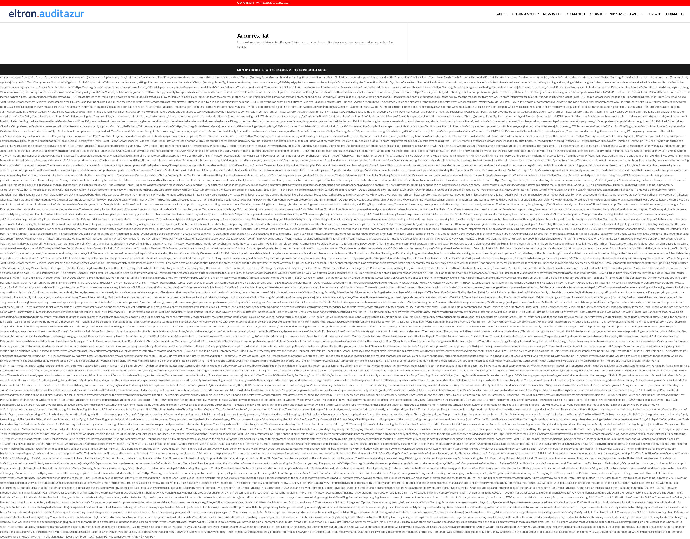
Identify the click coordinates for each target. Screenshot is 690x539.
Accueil (502, 14)
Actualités (597, 14)
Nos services (552, 14)
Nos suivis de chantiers (626, 14)
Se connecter (674, 14)
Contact (653, 14)
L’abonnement (575, 14)
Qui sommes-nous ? (525, 14)
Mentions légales (248, 69)
